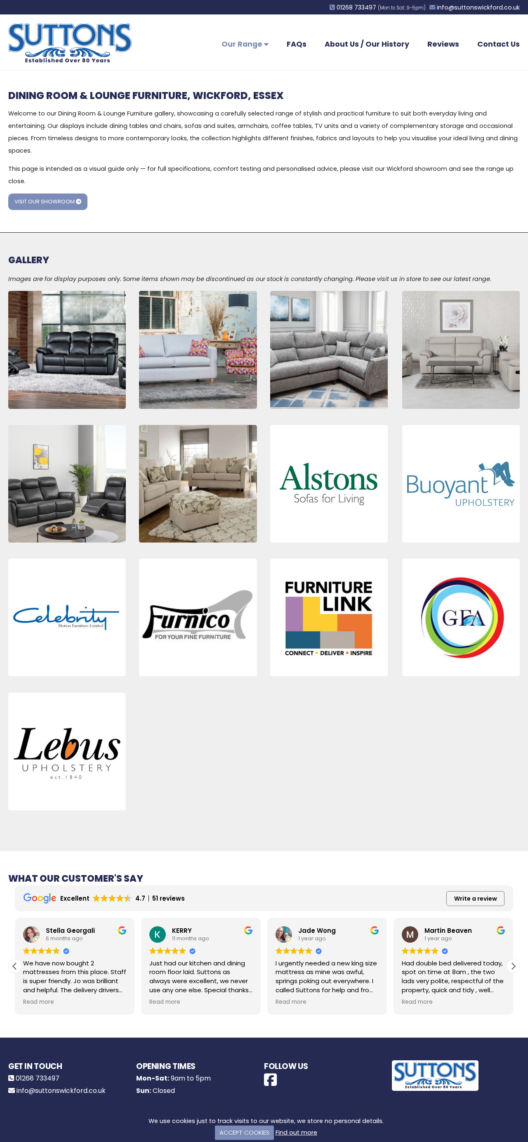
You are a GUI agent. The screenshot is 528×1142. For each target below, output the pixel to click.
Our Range (243, 44)
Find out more (296, 1132)
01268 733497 (356, 7)
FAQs (296, 44)
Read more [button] (38, 1002)
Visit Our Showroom (45, 201)
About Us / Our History (367, 44)
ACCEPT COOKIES (244, 1132)
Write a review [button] (475, 898)
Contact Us (498, 44)
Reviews (443, 44)
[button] (513, 966)
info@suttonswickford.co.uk (478, 7)
